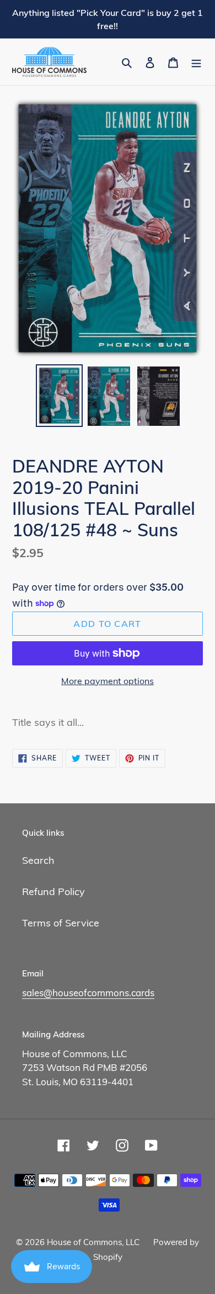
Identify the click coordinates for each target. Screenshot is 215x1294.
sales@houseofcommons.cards (88, 992)
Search (38, 860)
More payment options (107, 680)
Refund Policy (53, 891)
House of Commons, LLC (93, 1242)
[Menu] (196, 62)
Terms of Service (60, 923)
